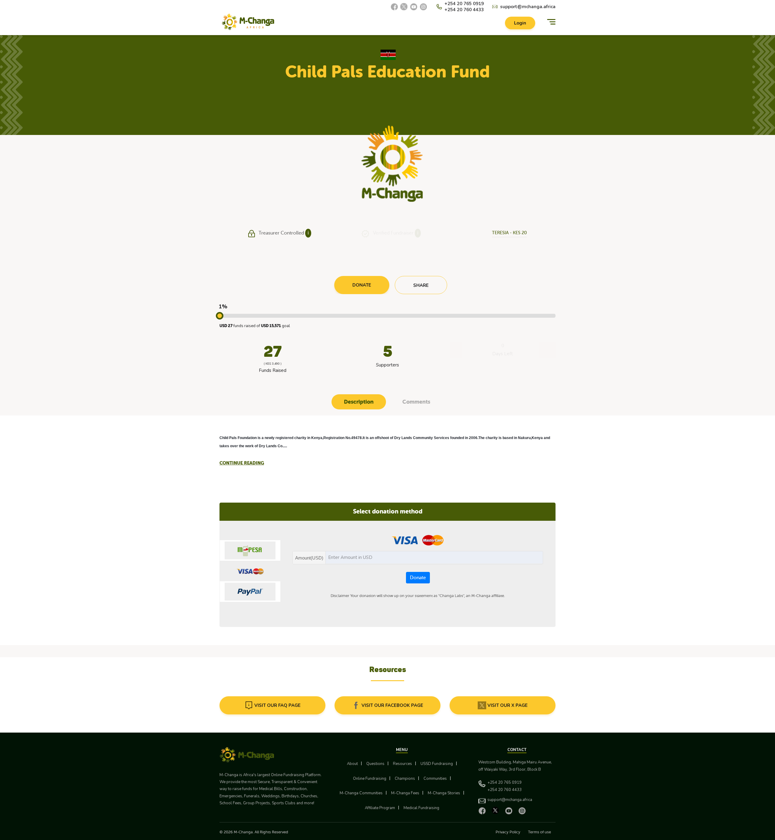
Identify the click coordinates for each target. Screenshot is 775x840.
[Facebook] (394, 6)
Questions (375, 763)
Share (421, 285)
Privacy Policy (508, 832)
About (352, 763)
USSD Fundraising (436, 763)
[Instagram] (423, 6)
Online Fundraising (369, 778)
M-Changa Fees (405, 793)
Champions (405, 778)
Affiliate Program (380, 808)
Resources (402, 763)
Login (520, 23)
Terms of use (539, 832)
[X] (403, 6)
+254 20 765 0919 (464, 4)
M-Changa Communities (361, 793)
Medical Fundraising (421, 808)
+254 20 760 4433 (464, 10)
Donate (418, 577)
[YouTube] (413, 6)
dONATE (361, 285)
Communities (435, 778)
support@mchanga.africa (528, 7)
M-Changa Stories (444, 793)
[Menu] (551, 22)
